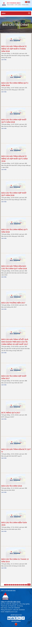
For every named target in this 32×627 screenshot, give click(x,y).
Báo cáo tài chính (15, 24)
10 (23, 584)
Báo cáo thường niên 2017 (13, 303)
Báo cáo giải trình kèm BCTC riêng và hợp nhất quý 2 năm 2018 (14, 158)
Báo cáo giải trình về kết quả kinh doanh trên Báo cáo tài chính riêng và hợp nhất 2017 (14, 341)
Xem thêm (3, 59)
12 (29, 584)
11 (26, 584)
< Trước (6, 584)
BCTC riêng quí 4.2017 (10, 413)
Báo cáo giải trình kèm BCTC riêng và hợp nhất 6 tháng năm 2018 (14, 48)
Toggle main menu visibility (29, 13)
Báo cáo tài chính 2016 (11, 486)
